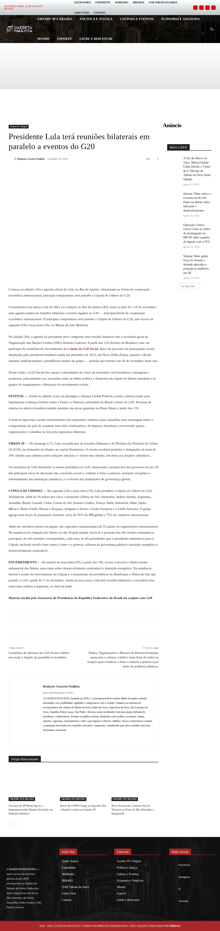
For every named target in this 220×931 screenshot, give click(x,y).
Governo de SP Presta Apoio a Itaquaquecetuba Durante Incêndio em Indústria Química (31, 809)
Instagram (184, 877)
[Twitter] (207, 7)
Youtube (183, 901)
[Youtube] (213, 7)
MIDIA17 (175, 926)
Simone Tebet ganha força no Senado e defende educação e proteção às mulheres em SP (196, 265)
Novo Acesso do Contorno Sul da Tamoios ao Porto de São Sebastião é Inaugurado (133, 809)
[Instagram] (201, 7)
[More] (106, 170)
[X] (57, 170)
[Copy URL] (96, 170)
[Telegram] (86, 170)
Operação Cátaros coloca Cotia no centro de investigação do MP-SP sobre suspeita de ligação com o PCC (197, 233)
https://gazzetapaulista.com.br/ (58, 692)
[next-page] (18, 824)
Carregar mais (188, 286)
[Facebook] (195, 7)
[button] (212, 29)
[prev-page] (11, 824)
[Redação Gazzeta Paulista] (11, 159)
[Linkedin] (77, 170)
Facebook (184, 864)
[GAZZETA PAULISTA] (19, 29)
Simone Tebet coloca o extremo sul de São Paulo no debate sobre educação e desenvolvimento (197, 202)
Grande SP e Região (18, 126)
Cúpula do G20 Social (83, 348)
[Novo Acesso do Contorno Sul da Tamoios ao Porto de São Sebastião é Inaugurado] (135, 784)
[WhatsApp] (67, 170)
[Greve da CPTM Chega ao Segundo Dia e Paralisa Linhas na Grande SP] (83, 784)
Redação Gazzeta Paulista (31, 158)
